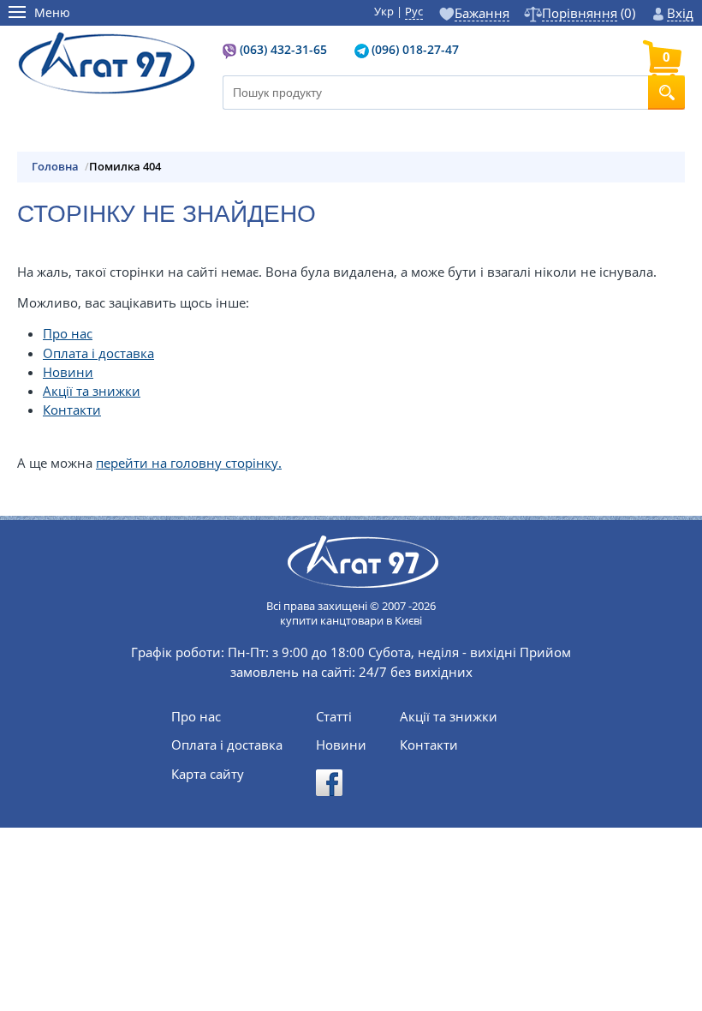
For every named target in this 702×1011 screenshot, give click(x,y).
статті (334, 716)
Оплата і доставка (98, 353)
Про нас (67, 333)
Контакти (72, 409)
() (588, 13)
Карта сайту (207, 774)
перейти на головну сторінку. (189, 462)
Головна (55, 166)
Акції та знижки (91, 390)
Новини (68, 371)
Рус (414, 11)
